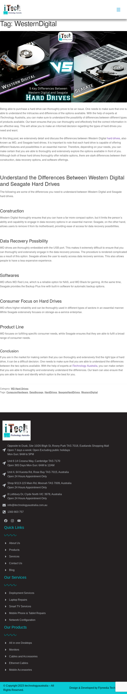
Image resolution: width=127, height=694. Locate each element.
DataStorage (36, 392)
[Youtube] (19, 520)
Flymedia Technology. (111, 687)
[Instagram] (12, 520)
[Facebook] (5, 520)
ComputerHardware (17, 392)
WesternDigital (89, 392)
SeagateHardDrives (69, 392)
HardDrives (51, 392)
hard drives (113, 138)
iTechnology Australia (84, 366)
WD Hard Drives (19, 388)
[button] (118, 9)
